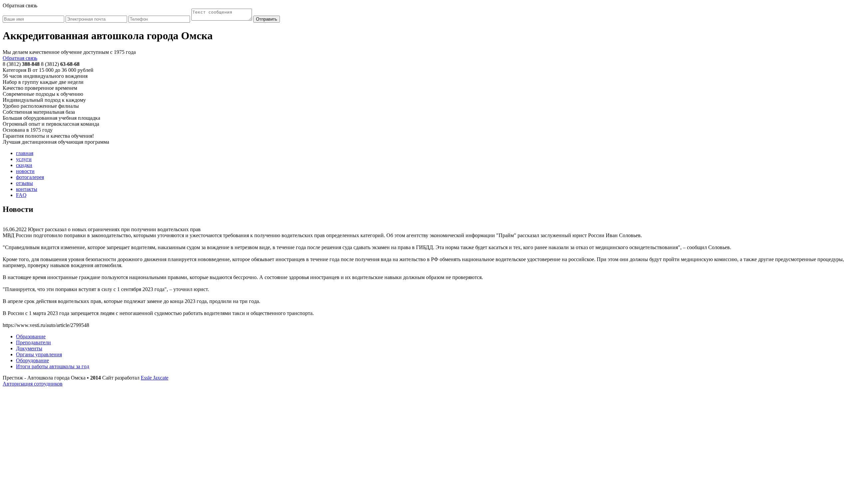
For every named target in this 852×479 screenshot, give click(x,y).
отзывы (24, 183)
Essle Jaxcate (154, 378)
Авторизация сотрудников (33, 384)
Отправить (266, 19)
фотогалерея (30, 177)
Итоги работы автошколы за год (52, 366)
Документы (29, 348)
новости (25, 171)
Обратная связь (20, 58)
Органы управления (39, 354)
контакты (26, 189)
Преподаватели (33, 342)
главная (24, 153)
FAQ (21, 195)
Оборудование (32, 360)
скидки (24, 165)
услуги (24, 159)
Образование (31, 336)
